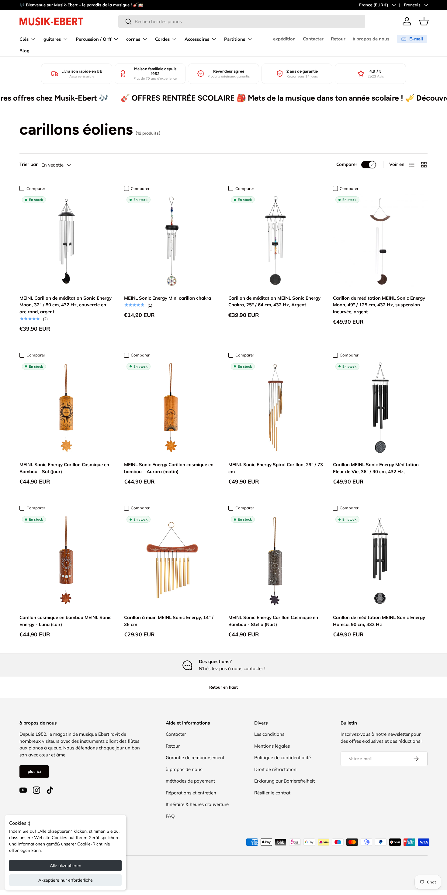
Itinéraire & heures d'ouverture (197, 804)
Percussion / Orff (93, 39)
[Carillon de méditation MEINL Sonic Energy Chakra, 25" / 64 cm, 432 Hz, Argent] (275, 241)
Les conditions (269, 734)
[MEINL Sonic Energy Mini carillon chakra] (171, 241)
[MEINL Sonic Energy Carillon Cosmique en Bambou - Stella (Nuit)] (275, 561)
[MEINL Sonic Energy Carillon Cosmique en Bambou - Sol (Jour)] (66, 408)
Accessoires (197, 39)
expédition (284, 39)
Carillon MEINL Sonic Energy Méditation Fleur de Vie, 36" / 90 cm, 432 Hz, (376, 468)
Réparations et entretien (191, 793)
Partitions (234, 39)
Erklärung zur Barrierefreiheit (284, 781)
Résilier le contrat (272, 793)
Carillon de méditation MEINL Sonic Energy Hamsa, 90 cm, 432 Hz (379, 620)
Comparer (346, 164)
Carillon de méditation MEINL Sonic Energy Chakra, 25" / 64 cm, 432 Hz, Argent (274, 301)
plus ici (34, 771)
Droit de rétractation (275, 769)
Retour (338, 39)
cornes (133, 39)
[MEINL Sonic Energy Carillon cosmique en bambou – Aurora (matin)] (171, 408)
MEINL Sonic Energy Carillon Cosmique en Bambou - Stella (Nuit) (273, 620)
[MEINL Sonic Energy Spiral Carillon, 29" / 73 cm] (275, 408)
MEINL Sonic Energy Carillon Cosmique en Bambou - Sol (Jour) (64, 468)
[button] (424, 21)
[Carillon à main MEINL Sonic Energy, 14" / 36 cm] (171, 561)
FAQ (170, 816)
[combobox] (241, 21)
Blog (24, 51)
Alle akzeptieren (65, 865)
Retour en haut (223, 687)
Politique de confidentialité (282, 757)
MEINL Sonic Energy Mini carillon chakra (167, 298)
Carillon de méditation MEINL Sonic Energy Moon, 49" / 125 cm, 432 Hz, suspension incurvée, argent (379, 305)
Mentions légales (272, 746)
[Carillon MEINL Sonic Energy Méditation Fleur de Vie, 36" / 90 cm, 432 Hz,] (380, 408)
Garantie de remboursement (195, 757)
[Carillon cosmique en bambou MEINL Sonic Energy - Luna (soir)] (66, 561)
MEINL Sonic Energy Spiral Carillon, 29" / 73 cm (275, 468)
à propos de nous (371, 39)
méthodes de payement (190, 781)
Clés (24, 39)
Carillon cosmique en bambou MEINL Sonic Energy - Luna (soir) (65, 620)
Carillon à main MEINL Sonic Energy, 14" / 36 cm (168, 620)
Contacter (313, 39)
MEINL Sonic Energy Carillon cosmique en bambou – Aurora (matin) (168, 468)
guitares (52, 39)
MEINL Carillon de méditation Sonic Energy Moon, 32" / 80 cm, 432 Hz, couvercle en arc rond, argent (65, 305)
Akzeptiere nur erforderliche (65, 880)
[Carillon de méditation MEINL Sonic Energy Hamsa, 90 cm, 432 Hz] (380, 561)
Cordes (162, 39)
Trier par (28, 164)
